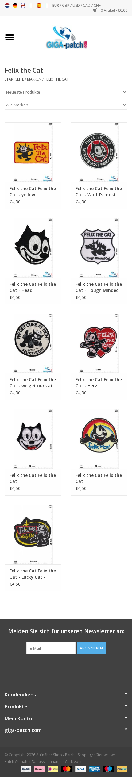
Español (39, 5)
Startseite (14, 79)
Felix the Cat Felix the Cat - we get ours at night (33, 383)
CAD (87, 5)
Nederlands (7, 5)
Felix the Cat (57, 79)
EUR (56, 5)
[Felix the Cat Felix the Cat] (33, 439)
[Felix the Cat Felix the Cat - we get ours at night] (33, 343)
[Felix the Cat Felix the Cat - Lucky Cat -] (33, 534)
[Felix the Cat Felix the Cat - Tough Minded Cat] (99, 248)
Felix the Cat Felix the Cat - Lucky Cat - (33, 574)
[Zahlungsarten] (25, 768)
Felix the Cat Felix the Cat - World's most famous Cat (99, 192)
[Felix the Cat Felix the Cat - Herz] (99, 343)
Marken (34, 79)
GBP (66, 5)
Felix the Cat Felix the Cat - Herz (99, 382)
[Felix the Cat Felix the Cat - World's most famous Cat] (99, 152)
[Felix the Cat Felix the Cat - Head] (33, 248)
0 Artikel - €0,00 (113, 10)
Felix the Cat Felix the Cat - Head (33, 287)
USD (76, 5)
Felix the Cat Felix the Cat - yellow (33, 191)
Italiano (47, 5)
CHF (97, 5)
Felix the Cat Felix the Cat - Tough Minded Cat (99, 287)
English (23, 5)
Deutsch (15, 5)
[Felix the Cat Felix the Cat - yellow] (33, 152)
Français (31, 5)
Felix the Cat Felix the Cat (33, 478)
